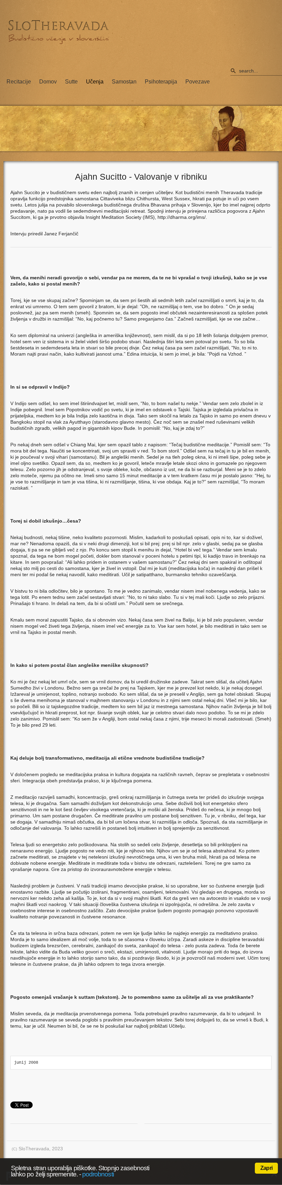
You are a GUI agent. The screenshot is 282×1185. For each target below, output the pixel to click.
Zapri (266, 1168)
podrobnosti (98, 1174)
